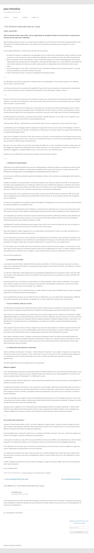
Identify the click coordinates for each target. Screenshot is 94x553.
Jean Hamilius (12, 8)
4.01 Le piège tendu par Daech (71, 479)
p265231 (48, 473)
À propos (24, 17)
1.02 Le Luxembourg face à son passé (16, 479)
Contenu (6, 17)
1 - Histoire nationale (26, 473)
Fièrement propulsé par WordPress (13, 545)
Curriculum (35, 17)
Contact (15, 17)
